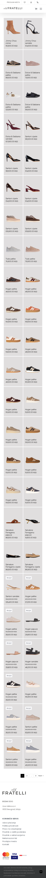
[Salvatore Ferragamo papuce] (13, 517)
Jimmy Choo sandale (30, 42)
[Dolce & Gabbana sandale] (13, 123)
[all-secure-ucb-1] (23, 856)
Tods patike (11, 259)
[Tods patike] (13, 245)
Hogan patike (11, 289)
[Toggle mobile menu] (41, 9)
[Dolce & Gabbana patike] (13, 59)
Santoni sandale (12, 596)
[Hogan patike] (13, 275)
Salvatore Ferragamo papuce (10, 532)
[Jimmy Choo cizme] (13, 27)
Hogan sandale (31, 661)
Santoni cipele (31, 136)
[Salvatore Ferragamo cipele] (13, 551)
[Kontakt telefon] (37, 2)
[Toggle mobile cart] (36, 9)
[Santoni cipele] (32, 123)
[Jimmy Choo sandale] (32, 27)
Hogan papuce (31, 629)
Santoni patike (31, 727)
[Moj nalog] (31, 2)
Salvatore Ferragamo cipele (13, 565)
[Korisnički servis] (24, 2)
